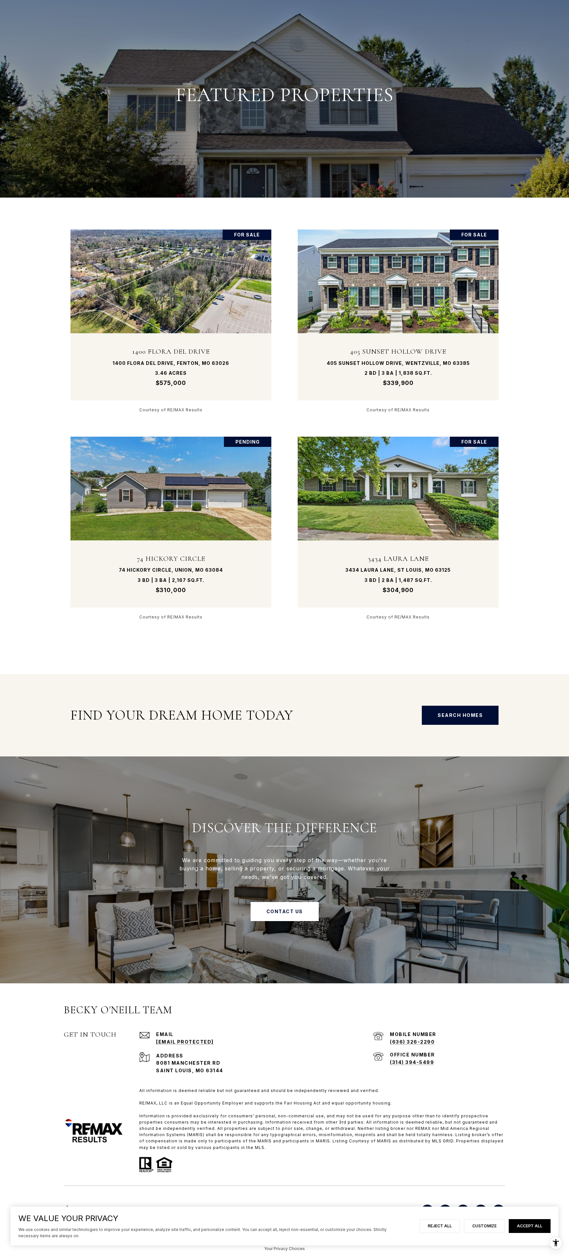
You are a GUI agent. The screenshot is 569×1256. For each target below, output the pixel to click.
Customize (484, 1225)
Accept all (529, 1225)
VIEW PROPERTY (171, 320)
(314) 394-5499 (412, 1062)
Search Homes (460, 715)
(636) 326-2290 (412, 1042)
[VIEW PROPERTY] (171, 315)
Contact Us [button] (284, 911)
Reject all (440, 1225)
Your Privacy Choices (284, 1248)
